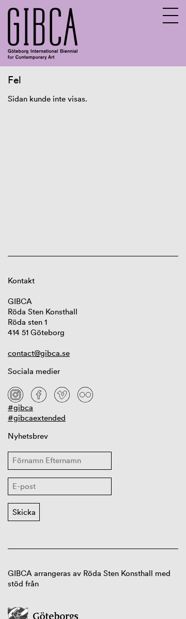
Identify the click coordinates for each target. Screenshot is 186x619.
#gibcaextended (37, 418)
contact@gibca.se (39, 353)
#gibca (20, 407)
